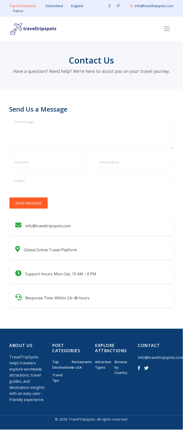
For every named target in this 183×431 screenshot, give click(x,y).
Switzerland (54, 6)
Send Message (28, 203)
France (18, 11)
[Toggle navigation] (166, 29)
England (77, 6)
